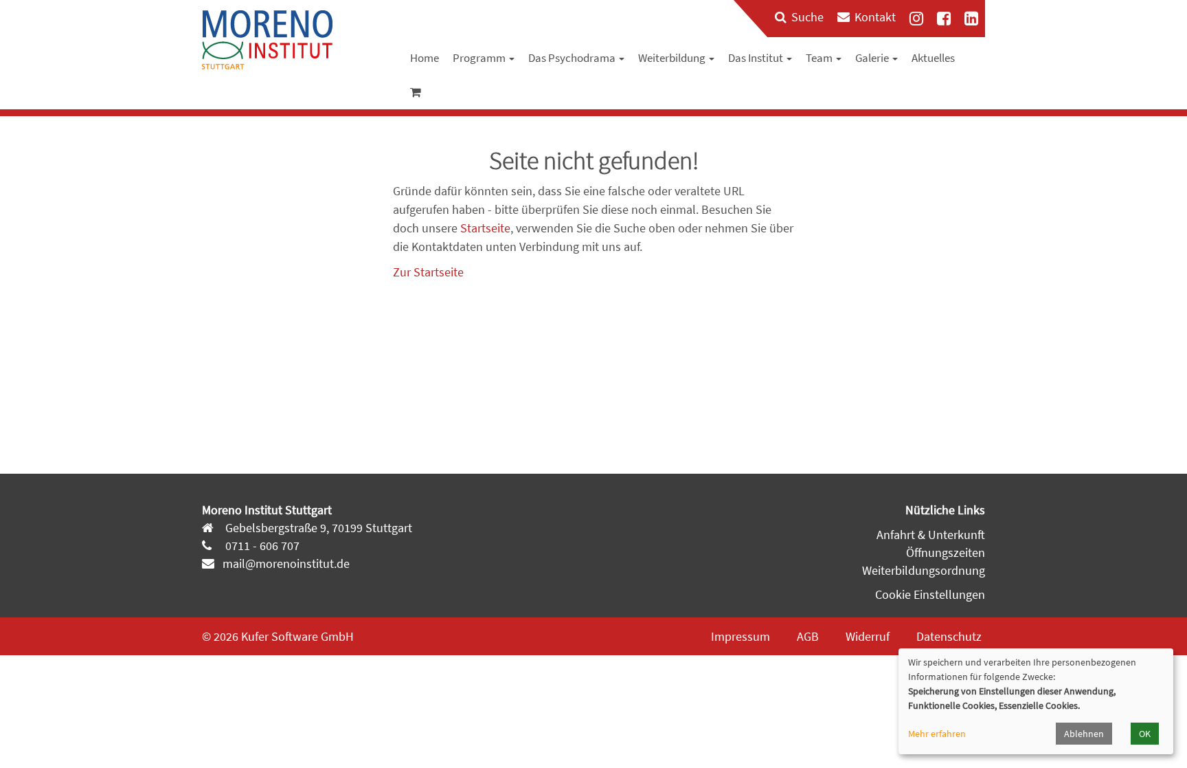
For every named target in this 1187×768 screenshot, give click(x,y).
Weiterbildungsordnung (923, 570)
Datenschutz (949, 636)
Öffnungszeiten (945, 552)
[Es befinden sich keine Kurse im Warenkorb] (415, 92)
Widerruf (868, 636)
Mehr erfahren (937, 733)
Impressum (740, 636)
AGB (808, 636)
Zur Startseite (428, 272)
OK (1145, 733)
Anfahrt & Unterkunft (931, 534)
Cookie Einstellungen (930, 594)
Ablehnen (1084, 733)
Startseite (485, 228)
